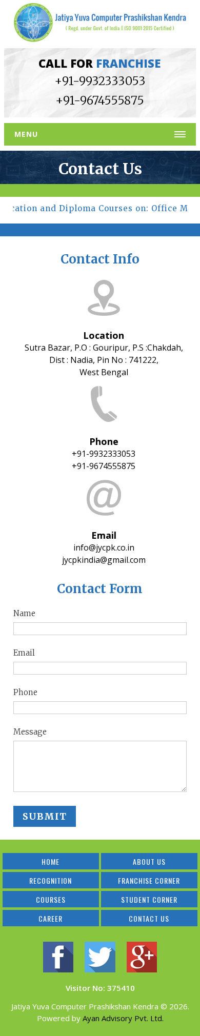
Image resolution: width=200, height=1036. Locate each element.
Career (50, 918)
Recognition (50, 880)
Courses (51, 899)
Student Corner (149, 899)
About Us (149, 861)
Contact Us (149, 918)
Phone (25, 692)
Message (30, 732)
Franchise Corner (149, 880)
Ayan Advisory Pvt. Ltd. (123, 1018)
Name (24, 613)
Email (24, 653)
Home (50, 861)
